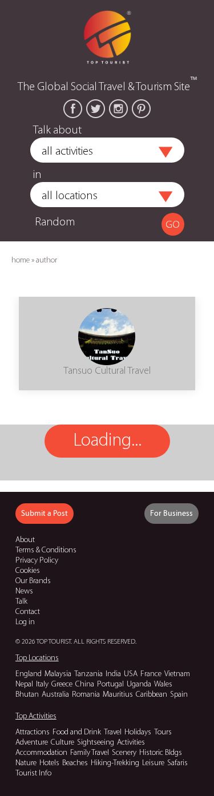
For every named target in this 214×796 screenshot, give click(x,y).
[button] (165, 152)
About (25, 540)
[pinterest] (141, 108)
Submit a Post (44, 513)
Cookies (27, 571)
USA (131, 674)
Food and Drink (77, 732)
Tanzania (88, 674)
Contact (27, 612)
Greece (61, 684)
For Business (171, 513)
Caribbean (151, 694)
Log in (25, 622)
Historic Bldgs (160, 753)
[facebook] (72, 108)
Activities (131, 742)
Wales (163, 684)
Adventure (31, 742)
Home (20, 260)
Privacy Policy (36, 560)
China (84, 684)
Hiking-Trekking (115, 763)
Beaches (75, 763)
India (113, 674)
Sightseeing (95, 742)
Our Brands (33, 581)
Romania (86, 694)
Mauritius (118, 694)
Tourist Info (33, 773)
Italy (42, 684)
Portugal (110, 684)
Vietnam (177, 674)
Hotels (49, 763)
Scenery (124, 753)
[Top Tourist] (107, 36)
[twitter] (95, 108)
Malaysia (58, 674)
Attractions (32, 732)
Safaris (177, 763)
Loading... (107, 441)
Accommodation (41, 753)
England (28, 674)
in (37, 175)
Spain (179, 694)
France (150, 674)
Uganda (139, 684)
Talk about (57, 130)
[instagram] (118, 108)
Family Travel (89, 753)
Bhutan (27, 694)
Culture (62, 742)
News (24, 591)
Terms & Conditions (45, 550)
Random (55, 222)
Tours (163, 732)
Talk (21, 601)
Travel (113, 732)
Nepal (24, 684)
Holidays (137, 732)
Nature (26, 763)
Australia (55, 694)
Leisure (153, 763)
